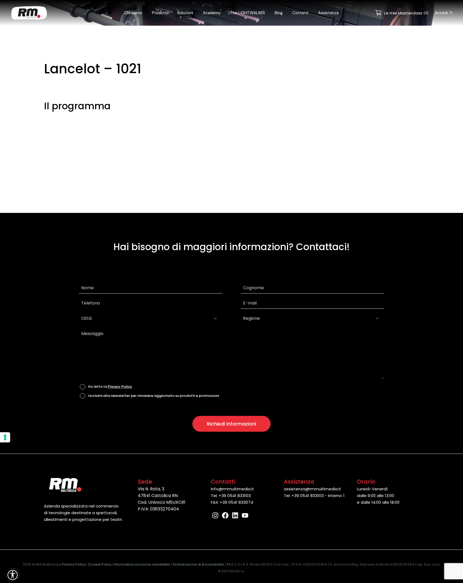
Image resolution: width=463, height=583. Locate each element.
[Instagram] (215, 515)
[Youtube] (245, 515)
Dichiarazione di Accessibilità (198, 564)
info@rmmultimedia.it (232, 489)
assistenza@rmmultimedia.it (312, 489)
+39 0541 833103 (235, 495)
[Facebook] (225, 515)
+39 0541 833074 (236, 502)
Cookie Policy (99, 564)
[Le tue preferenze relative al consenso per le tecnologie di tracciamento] (5, 437)
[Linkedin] (235, 515)
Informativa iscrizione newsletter (142, 564)
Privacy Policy (120, 386)
